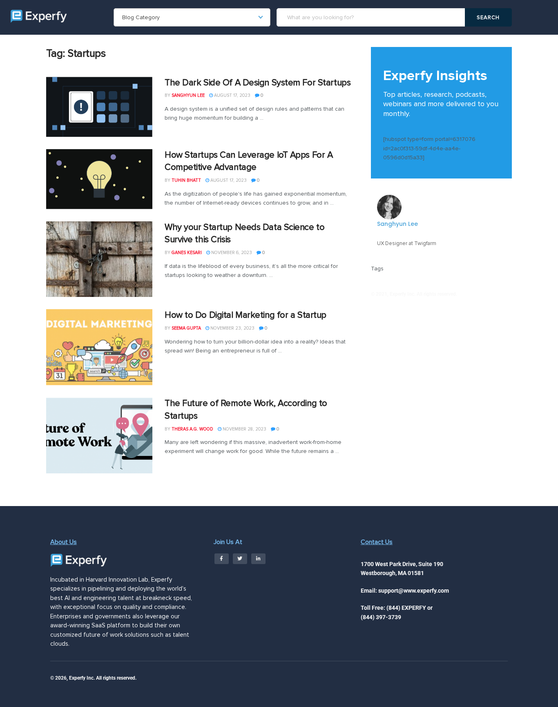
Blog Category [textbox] (141, 17)
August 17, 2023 (231, 95)
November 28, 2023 (243, 429)
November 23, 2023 (231, 328)
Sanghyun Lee (188, 95)
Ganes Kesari (187, 252)
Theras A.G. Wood (192, 429)
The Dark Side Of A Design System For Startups (257, 82)
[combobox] (192, 17)
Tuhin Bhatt (186, 180)
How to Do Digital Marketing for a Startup (245, 315)
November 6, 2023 (231, 252)
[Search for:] (372, 17)
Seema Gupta (186, 328)
